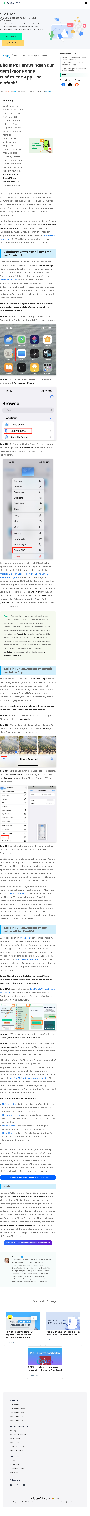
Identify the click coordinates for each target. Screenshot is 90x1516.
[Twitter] (17, 1485)
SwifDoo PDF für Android (19, 1420)
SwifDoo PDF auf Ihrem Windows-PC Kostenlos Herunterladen (28, 1178)
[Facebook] (11, 1485)
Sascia (15, 1257)
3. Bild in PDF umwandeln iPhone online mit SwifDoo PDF (74, 69)
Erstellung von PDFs (9, 279)
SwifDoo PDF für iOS (17, 1416)
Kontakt (12, 1461)
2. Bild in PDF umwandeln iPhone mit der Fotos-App (74, 64)
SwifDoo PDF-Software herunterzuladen (29, 1078)
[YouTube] (24, 1485)
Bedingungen (14, 1464)
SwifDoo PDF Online (17, 1413)
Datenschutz (14, 1472)
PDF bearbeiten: (9, 1104)
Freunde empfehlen (16, 1450)
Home (2, 55)
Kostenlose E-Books (17, 1446)
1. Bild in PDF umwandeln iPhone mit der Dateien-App (74, 58)
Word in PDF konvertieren (27, 959)
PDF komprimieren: (11, 1115)
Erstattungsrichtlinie (17, 1468)
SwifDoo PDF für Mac (17, 1409)
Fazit (64, 75)
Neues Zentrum (15, 1439)
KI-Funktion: (7, 1133)
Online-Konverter (16, 893)
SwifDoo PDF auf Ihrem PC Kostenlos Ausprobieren (28, 1242)
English (48, 91)
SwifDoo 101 (14, 1442)
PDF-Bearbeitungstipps (18, 1435)
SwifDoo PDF (26, 937)
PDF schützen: (8, 1125)
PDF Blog (8, 56)
